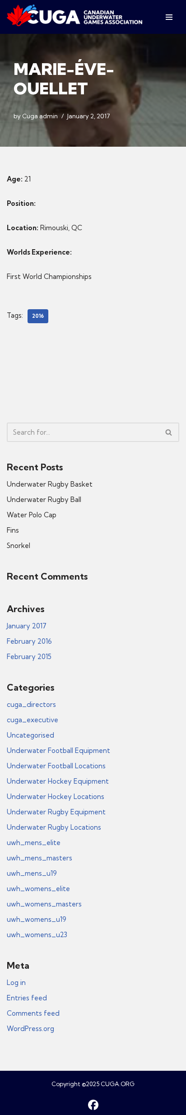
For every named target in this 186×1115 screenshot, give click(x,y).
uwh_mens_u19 (32, 873)
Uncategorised (30, 735)
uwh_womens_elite (38, 888)
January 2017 (26, 626)
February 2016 (29, 641)
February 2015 (29, 656)
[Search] (169, 432)
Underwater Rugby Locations (54, 827)
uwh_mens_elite (33, 842)
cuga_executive (32, 719)
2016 (38, 316)
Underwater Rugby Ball (44, 499)
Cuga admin (40, 116)
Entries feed (27, 998)
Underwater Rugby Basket (50, 484)
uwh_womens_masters (44, 904)
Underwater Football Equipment (58, 750)
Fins (13, 530)
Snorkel (18, 545)
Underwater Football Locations (56, 766)
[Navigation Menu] (169, 17)
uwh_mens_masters (39, 858)
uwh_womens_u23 (37, 934)
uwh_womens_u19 (36, 919)
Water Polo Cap (31, 515)
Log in (16, 982)
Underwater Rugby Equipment (56, 812)
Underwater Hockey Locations (55, 796)
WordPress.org (30, 1028)
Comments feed (33, 1013)
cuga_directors (31, 704)
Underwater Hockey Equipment (58, 781)
